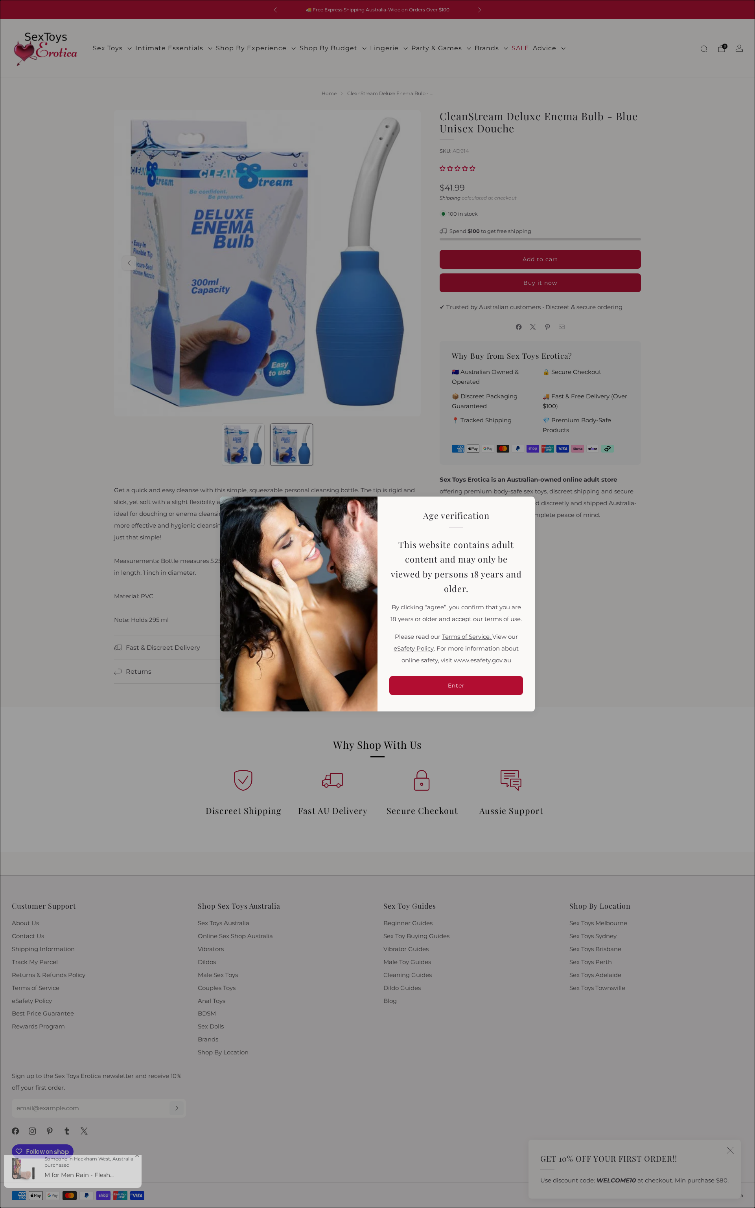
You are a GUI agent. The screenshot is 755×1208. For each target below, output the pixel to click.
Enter (456, 685)
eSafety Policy (414, 648)
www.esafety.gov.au (482, 660)
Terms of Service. (467, 636)
